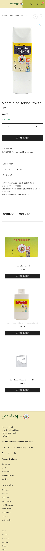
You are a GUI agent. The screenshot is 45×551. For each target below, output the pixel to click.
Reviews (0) (8, 175)
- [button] (8, 126)
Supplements (6, 512)
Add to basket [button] (22, 276)
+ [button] (36, 126)
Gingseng (5, 546)
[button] (40, 24)
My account (6, 472)
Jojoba (4, 550)
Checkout (5, 479)
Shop (11, 16)
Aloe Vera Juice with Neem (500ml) (22, 323)
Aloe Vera (5, 538)
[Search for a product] (31, 3)
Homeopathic (6, 501)
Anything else (17, 152)
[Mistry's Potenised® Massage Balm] (35, 16)
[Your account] (36, 3)
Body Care (5, 490)
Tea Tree (5, 534)
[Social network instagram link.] (15, 453)
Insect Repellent (7, 505)
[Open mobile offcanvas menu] (3, 3)
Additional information (13, 169)
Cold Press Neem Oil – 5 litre (23, 380)
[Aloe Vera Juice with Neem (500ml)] (41, 16)
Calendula (5, 542)
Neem (4, 531)
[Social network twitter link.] (9, 453)
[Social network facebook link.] (2, 453)
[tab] (22, 164)
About (4, 468)
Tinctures (5, 516)
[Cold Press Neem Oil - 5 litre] (22, 360)
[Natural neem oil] (22, 247)
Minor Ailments (21, 16)
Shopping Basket (8, 475)
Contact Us (6, 464)
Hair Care (5, 494)
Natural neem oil (22, 266)
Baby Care (5, 497)
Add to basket (22, 138)
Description (8, 164)
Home (4, 16)
